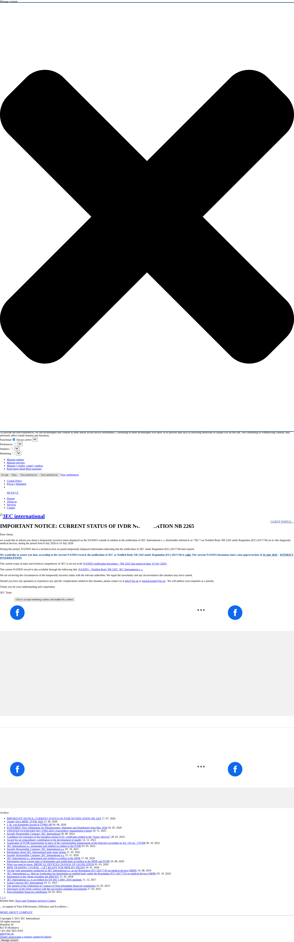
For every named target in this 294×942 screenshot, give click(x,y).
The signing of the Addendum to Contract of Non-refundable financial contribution (51, 885)
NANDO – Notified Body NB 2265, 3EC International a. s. (110, 569)
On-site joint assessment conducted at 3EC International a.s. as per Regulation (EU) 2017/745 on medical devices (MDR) (72, 870)
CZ (16, 492)
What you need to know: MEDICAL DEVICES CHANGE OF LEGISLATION (50, 864)
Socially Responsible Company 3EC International (33, 833)
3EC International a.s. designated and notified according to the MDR (43, 858)
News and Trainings (26, 900)
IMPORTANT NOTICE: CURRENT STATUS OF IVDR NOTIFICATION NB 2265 (54, 818)
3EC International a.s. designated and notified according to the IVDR (44, 846)
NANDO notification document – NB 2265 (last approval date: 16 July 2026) (125, 563)
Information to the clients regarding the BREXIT (33, 876)
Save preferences (49, 475)
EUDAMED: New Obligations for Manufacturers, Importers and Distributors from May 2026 (57, 827)
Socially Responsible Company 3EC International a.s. (35, 849)
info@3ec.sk (131, 581)
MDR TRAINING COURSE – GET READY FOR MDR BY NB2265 (46, 867)
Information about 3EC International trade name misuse (36, 852)
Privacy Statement (16, 483)
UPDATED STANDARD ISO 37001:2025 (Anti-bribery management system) (49, 830)
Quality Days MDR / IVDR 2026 (25, 821)
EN (12, 492)
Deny (14, 475)
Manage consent (9, 940)
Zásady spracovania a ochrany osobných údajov (26, 936)
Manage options (15, 459)
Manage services (16, 462)
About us (12, 501)
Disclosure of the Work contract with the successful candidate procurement (47, 888)
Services (11, 504)
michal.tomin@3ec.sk (153, 581)
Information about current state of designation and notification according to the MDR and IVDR (58, 861)
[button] (147, 217)
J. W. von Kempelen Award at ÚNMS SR (29, 824)
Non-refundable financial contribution (27, 891)
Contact (11, 507)
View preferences (28, 475)
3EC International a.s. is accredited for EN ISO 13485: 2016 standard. (44, 879)
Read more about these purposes (24, 468)
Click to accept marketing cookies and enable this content (44, 599)
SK (8, 492)
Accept (4, 475)
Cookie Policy (14, 480)
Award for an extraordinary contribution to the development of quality (44, 839)
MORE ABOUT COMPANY (16, 912)
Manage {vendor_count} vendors (25, 465)
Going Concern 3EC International (25, 882)
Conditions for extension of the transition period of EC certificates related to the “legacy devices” (58, 836)
